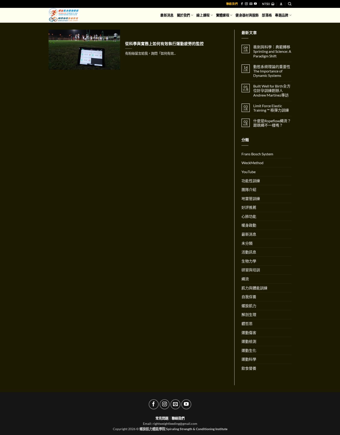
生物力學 (248, 261)
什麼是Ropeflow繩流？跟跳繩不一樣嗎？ (272, 123)
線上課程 (203, 15)
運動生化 (248, 350)
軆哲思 (247, 323)
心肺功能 (248, 216)
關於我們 (183, 15)
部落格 (267, 15)
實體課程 (222, 15)
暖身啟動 (248, 225)
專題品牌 (281, 15)
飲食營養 (248, 368)
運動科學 (248, 359)
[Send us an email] (251, 4)
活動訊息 (248, 252)
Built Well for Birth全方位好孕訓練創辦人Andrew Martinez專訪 (272, 90)
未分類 (247, 243)
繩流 (245, 279)
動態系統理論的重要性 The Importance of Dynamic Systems (271, 71)
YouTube (248, 171)
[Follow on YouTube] (255, 4)
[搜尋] (289, 4)
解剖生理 (248, 314)
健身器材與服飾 (247, 15)
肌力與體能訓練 (254, 288)
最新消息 (166, 15)
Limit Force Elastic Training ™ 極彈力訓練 (271, 107)
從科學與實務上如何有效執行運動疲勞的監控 (164, 43)
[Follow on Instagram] (246, 4)
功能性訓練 (250, 180)
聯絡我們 (232, 4)
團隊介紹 (248, 189)
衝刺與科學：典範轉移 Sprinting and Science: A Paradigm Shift (272, 51)
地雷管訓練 (250, 198)
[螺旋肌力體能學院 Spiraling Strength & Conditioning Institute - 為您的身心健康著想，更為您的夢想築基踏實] (67, 15)
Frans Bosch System (257, 154)
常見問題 (161, 418)
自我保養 (248, 296)
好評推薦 (248, 207)
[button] (268, 4)
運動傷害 (248, 332)
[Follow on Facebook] (242, 4)
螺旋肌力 (248, 306)
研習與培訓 (250, 270)
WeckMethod (252, 162)
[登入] (281, 4)
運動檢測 (248, 341)
